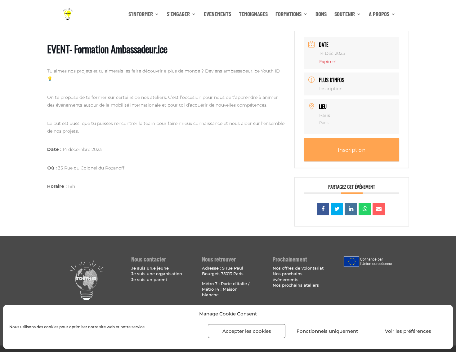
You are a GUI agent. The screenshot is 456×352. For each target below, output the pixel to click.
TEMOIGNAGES (253, 14)
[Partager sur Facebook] (323, 209)
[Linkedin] (351, 209)
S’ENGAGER (178, 14)
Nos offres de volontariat (298, 268)
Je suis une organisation (156, 273)
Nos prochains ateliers (296, 285)
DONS (321, 14)
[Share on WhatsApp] (365, 209)
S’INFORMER (140, 14)
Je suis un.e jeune (150, 268)
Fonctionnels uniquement (327, 331)
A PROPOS (379, 14)
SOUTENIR (344, 14)
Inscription (330, 88)
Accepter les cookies (246, 331)
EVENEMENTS (217, 14)
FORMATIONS (288, 14)
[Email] (379, 209)
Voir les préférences (408, 331)
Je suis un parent (149, 279)
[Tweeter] (337, 209)
